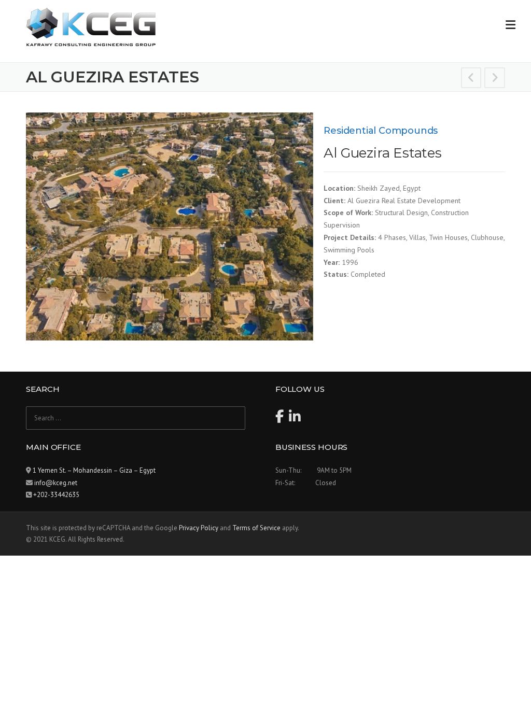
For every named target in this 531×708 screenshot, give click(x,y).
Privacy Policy (198, 527)
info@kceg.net (55, 482)
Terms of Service (256, 527)
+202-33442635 (56, 494)
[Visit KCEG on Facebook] (279, 419)
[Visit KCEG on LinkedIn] (295, 419)
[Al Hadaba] (494, 79)
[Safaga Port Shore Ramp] (471, 79)
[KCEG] (91, 26)
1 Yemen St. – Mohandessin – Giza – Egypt (94, 470)
